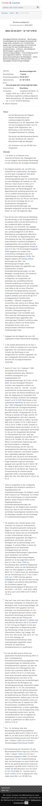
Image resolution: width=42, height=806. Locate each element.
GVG (28, 256)
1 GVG (24, 562)
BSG (17, 13)
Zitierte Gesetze (11, 104)
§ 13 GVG (17, 400)
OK (26, 803)
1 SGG (31, 368)
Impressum (6, 788)
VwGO (30, 743)
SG (28, 174)
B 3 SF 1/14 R (10, 771)
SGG (7, 251)
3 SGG (19, 740)
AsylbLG (33, 246)
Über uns (5, 790)
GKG (24, 756)
